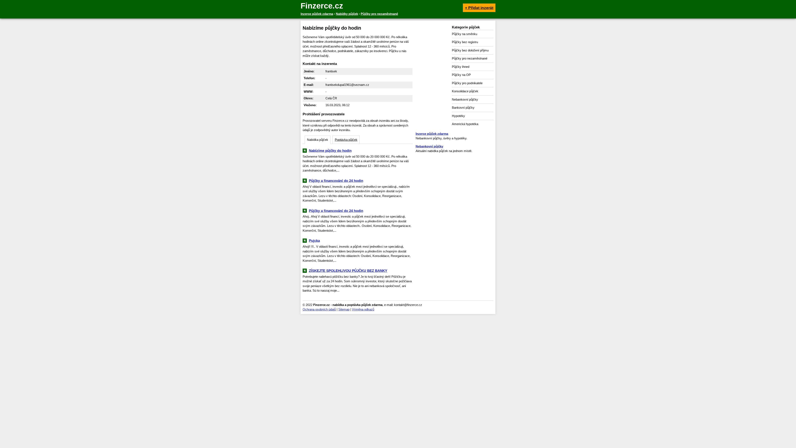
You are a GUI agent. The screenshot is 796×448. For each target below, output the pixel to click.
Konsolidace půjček (465, 91)
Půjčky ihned (460, 66)
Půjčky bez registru (465, 42)
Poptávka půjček (346, 139)
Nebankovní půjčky (465, 99)
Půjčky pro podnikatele (467, 83)
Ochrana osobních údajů (319, 309)
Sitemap (343, 309)
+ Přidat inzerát (479, 8)
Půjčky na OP (461, 75)
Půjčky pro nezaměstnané (469, 58)
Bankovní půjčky (463, 107)
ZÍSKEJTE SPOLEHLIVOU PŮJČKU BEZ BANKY (348, 271)
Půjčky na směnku (464, 34)
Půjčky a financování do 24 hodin (336, 181)
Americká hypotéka (465, 124)
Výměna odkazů (363, 309)
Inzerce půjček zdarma (432, 133)
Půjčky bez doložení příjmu (470, 50)
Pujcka (314, 240)
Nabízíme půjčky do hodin (330, 150)
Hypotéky (458, 116)
